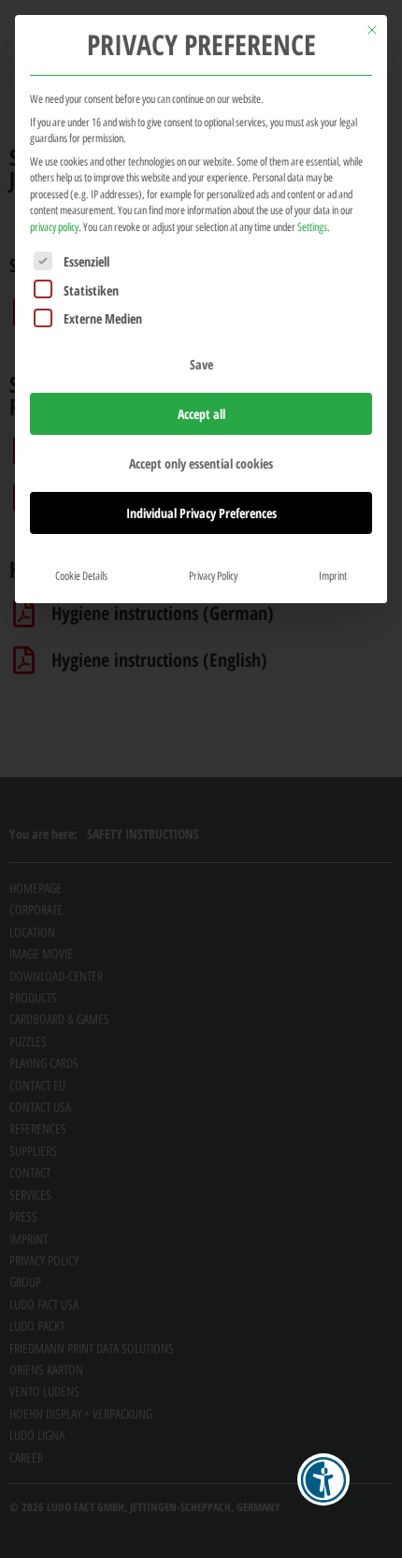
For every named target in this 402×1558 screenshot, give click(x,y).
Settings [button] (312, 227)
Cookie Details (81, 576)
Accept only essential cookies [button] (201, 463)
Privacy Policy (213, 576)
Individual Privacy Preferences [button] (201, 513)
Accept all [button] (201, 414)
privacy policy (54, 227)
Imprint (333, 576)
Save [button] (201, 364)
